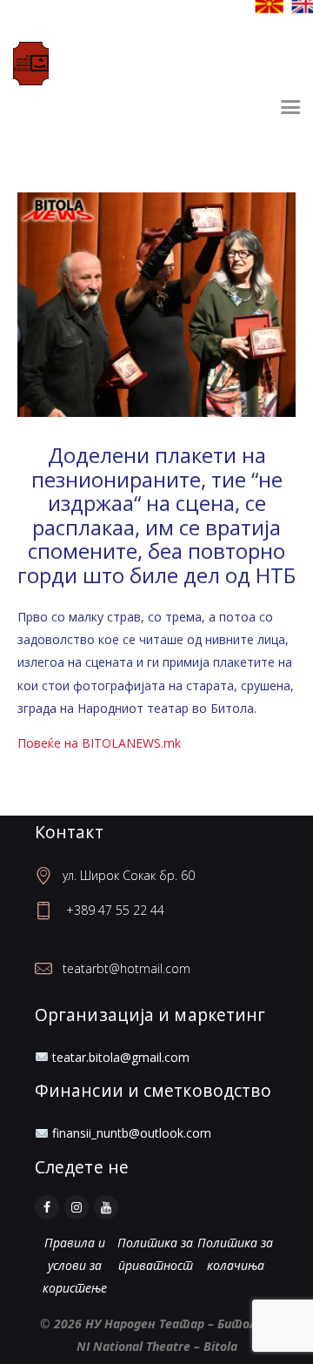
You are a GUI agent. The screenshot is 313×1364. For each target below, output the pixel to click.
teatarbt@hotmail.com (126, 968)
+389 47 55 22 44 (115, 910)
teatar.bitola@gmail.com (121, 1057)
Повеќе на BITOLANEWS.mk (99, 743)
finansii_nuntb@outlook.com (131, 1133)
